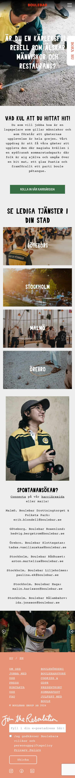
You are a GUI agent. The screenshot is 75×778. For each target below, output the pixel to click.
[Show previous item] (3, 631)
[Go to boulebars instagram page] (11, 771)
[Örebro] (37, 370)
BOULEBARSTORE (53, 673)
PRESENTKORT (51, 687)
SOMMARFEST (50, 692)
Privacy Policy (27, 750)
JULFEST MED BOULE (51, 699)
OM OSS (15, 669)
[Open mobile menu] (70, 5)
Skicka (23, 760)
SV (11, 658)
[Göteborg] (37, 246)
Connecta (18, 497)
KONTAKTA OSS (17, 690)
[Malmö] (37, 329)
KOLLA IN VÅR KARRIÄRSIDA (37, 189)
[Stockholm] (37, 287)
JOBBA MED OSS (18, 676)
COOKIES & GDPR (49, 680)
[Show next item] (72, 631)
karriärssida (52, 497)
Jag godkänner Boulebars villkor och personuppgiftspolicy (36, 743)
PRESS (14, 683)
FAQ (12, 696)
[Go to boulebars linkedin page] (32, 771)
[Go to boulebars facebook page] (21, 771)
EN (21, 658)
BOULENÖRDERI (52, 669)
